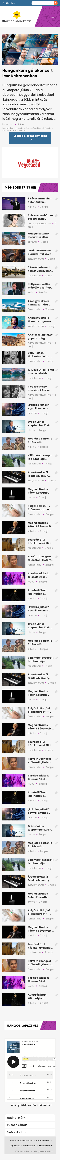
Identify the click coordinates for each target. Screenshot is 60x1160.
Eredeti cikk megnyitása (30, 136)
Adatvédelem (42, 1140)
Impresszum (29, 1145)
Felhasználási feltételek (21, 1140)
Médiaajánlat (45, 1145)
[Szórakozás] (18, 16)
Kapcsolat (15, 1145)
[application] (30, 162)
